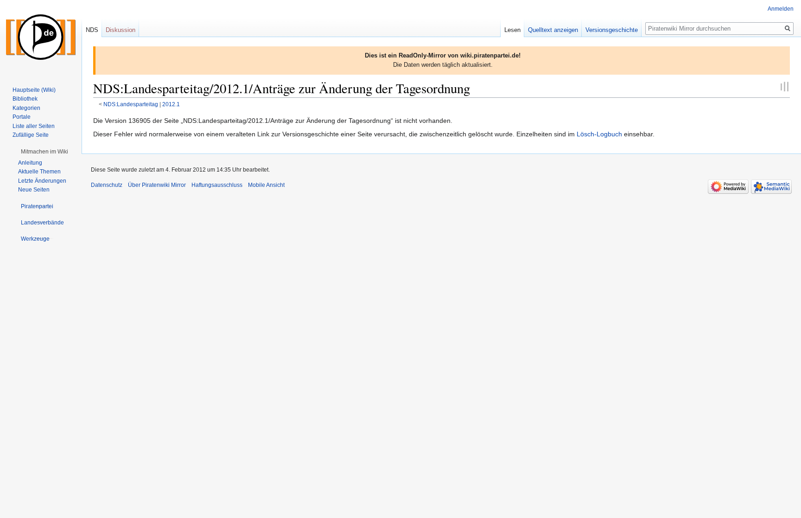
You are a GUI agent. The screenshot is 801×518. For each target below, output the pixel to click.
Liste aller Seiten (34, 126)
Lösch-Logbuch (599, 134)
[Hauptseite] (41, 37)
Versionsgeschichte (611, 29)
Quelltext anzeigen (553, 29)
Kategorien (26, 108)
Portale (22, 117)
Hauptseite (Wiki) (34, 90)
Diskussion (120, 29)
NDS (92, 29)
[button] (44, 151)
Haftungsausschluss (216, 185)
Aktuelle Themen (39, 171)
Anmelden (781, 9)
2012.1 (171, 104)
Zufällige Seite (31, 135)
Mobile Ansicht (266, 185)
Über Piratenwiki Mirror (157, 185)
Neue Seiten (34, 189)
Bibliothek (25, 99)
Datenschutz (106, 185)
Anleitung (30, 163)
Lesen (512, 29)
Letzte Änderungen (42, 181)
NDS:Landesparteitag (130, 104)
